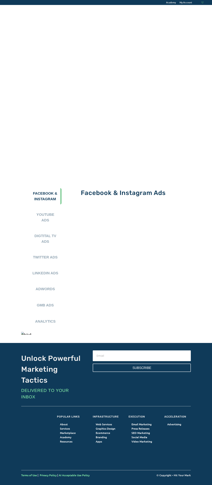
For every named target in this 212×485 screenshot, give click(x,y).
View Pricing (96, 308)
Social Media (139, 437)
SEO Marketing (141, 433)
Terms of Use (29, 475)
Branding (101, 437)
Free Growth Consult (140, 311)
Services (65, 428)
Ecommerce (103, 433)
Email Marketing (142, 424)
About (64, 424)
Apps (99, 441)
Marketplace (68, 433)
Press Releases (140, 428)
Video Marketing (142, 441)
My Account (186, 2)
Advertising (174, 424)
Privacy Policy (48, 475)
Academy (171, 2)
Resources (66, 441)
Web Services (104, 424)
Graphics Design (105, 428)
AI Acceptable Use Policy (74, 475)
